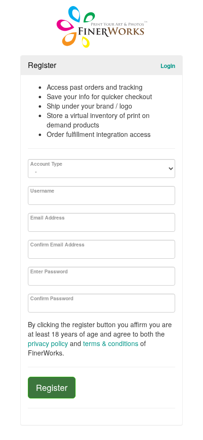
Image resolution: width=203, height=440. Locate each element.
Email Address (47, 217)
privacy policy (48, 343)
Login (168, 66)
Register (52, 387)
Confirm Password (51, 298)
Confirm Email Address (57, 244)
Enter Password (49, 271)
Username (42, 190)
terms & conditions (110, 343)
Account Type (46, 163)
